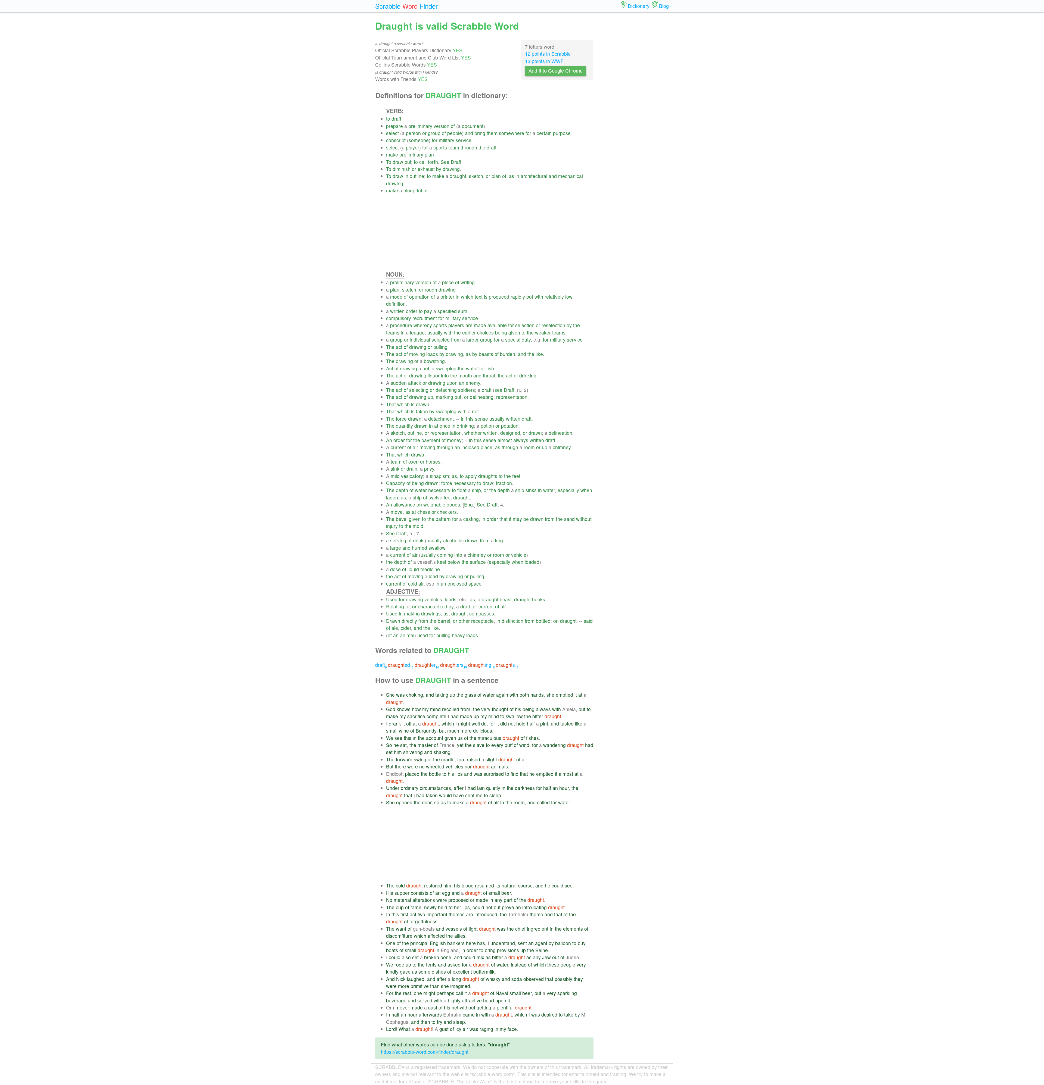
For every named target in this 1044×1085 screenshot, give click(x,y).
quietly (493, 787)
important (437, 914)
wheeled (435, 766)
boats (392, 950)
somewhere (511, 133)
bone (445, 957)
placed (412, 773)
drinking (527, 375)
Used (391, 599)
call (423, 161)
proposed (458, 899)
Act (389, 368)
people (454, 133)
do (484, 723)
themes (457, 914)
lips (459, 773)
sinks (531, 490)
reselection (553, 325)
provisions (508, 950)
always (520, 440)
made (480, 325)
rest (407, 993)
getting (484, 1007)
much (453, 730)
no (422, 766)
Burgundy (426, 730)
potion (487, 425)
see (498, 389)
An (389, 440)
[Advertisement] (490, 232)
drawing (451, 168)
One (390, 943)
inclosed (470, 447)
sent (469, 795)
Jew (546, 957)
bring (479, 133)
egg (446, 892)
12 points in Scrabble (548, 53)
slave (478, 745)
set (389, 752)
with (539, 296)
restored (433, 885)
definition (396, 303)
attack (414, 382)
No (389, 899)
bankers (456, 943)
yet (460, 745)
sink (395, 468)
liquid (413, 569)
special (512, 339)
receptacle (482, 620)
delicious (482, 730)
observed (533, 978)
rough (431, 289)
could (557, 885)
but (529, 296)
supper (401, 892)
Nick (401, 978)
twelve (435, 497)
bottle (435, 773)
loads (432, 354)
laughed (415, 978)
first (404, 914)
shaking (442, 752)
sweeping (446, 368)
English (438, 943)
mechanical (570, 176)
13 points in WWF (544, 61)
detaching (446, 389)
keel (441, 561)
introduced (485, 914)
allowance (404, 504)
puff (508, 745)
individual (420, 339)
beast (505, 599)
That (391, 404)
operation (419, 296)
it (510, 518)
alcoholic (452, 540)
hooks (538, 599)
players (456, 325)
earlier (469, 332)
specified (447, 311)
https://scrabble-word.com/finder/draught (424, 1051)
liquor (434, 375)
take (568, 1014)
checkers (447, 511)
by (438, 168)
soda (516, 978)
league (417, 332)
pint (544, 723)
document (472, 126)
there (400, 766)
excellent (462, 971)
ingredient (537, 928)
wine (404, 730)
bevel (402, 518)
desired (549, 1014)
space (474, 583)
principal (419, 943)
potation (509, 425)
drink (418, 540)
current (398, 447)
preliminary (420, 126)
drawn (422, 404)
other (464, 620)
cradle (448, 759)
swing (420, 759)
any (498, 899)
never (403, 1007)
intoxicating (534, 907)
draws (417, 454)
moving (417, 354)
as (511, 176)
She (390, 694)
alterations (423, 899)
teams (392, 332)
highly (454, 1000)
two (421, 914)
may (517, 518)
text (479, 296)
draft (396, 118)
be (526, 518)
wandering (554, 745)
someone (419, 140)
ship (476, 490)
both (524, 694)
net (425, 368)
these (553, 964)
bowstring (434, 361)
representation (511, 396)
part (508, 899)
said (588, 620)
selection (525, 325)
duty (526, 339)
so (436, 802)
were (412, 766)
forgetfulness (423, 921)
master (425, 745)
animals (499, 766)
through (469, 147)
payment (430, 440)
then (425, 1021)
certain (544, 133)
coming (445, 554)
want (401, 928)
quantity (404, 425)
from (456, 339)
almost (505, 440)
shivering (413, 752)
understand (502, 943)
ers (453, 664)
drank (395, 723)
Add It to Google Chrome (556, 71)
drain (411, 468)
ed (400, 664)
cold (412, 583)
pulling (440, 346)
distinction (512, 620)
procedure (401, 325)
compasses (481, 613)
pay (428, 311)
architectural (534, 176)
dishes (439, 971)
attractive (472, 1000)
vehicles (433, 599)
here (471, 943)
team (453, 147)
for (528, 133)
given (514, 332)
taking (441, 694)
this (470, 418)
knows (404, 709)
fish (490, 368)
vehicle (518, 554)
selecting (418, 389)
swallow (437, 547)
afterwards (430, 1014)
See (445, 161)
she (550, 694)
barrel (444, 620)
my (425, 709)
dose (395, 569)
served (424, 1000)
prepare (394, 126)
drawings (431, 613)
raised (473, 759)
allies (459, 935)
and (469, 133)
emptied (564, 694)
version (441, 126)
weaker (543, 332)
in (406, 176)
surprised (494, 773)
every (497, 745)
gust (444, 1028)
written (397, 311)
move (397, 511)
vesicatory (412, 476)
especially (568, 490)
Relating (395, 606)
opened (404, 802)
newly (430, 907)
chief (520, 928)
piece (448, 282)
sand (569, 518)
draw (398, 161)
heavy (458, 635)
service (463, 140)
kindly (392, 971)
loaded (532, 561)
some (424, 971)
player (412, 147)
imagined (460, 986)
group (434, 133)
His (389, 892)
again (502, 694)
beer (506, 892)
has (481, 943)
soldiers (466, 389)
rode (399, 964)
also (406, 957)
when (586, 490)
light (473, 928)
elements (573, 928)
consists (419, 892)
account (434, 737)
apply (471, 476)
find (514, 773)
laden (392, 497)
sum (462, 311)
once (445, 425)
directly (409, 620)
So (389, 745)
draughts (487, 476)
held (442, 907)
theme (536, 914)
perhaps (445, 993)
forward (404, 759)
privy (429, 468)
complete (436, 716)
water (472, 368)
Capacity (395, 483)
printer (447, 296)
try (439, 1021)
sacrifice (416, 716)
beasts (486, 354)
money (454, 440)
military (446, 140)
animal (407, 635)
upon (452, 382)
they (578, 978)
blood (468, 885)
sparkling (567, 993)
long (456, 978)
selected (440, 339)
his (518, 709)
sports (440, 147)
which (467, 296)
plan (429, 154)
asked (454, 964)
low (569, 296)
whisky (493, 978)
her (457, 907)
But (389, 766)
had (454, 716)
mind (435, 709)
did (503, 723)
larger (472, 339)
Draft (456, 161)
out (408, 161)
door (426, 802)
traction (504, 483)
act (399, 346)
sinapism (439, 476)
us (460, 737)
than (435, 986)
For (389, 993)
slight (491, 759)
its (497, 885)
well (475, 723)
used (422, 635)
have (458, 795)
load (433, 576)
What (404, 1028)
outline (417, 176)
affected (436, 935)
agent (541, 943)
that (503, 518)
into (445, 375)
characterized (432, 606)
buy (582, 943)
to (388, 118)
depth (402, 490)
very (485, 709)
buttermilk (484, 971)
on (419, 504)
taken (422, 411)
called (543, 802)
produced (499, 296)
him (398, 752)
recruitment (424, 318)
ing (481, 664)
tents (431, 964)
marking (444, 396)
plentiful (505, 1007)
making (412, 613)
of (453, 126)
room (529, 447)
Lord (391, 1028)
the (481, 147)
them (492, 133)
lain (481, 787)
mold (418, 526)
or (424, 133)
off (408, 723)
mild (395, 476)
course (525, 885)
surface (478, 561)
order (411, 311)
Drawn (393, 620)
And (390, 978)
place (486, 447)
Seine (541, 950)
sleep (495, 795)
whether (473, 432)
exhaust (426, 168)
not (511, 723)
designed (510, 432)
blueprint (412, 190)
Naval (502, 993)
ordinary (409, 787)
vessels (454, 928)
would (445, 795)
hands (537, 694)
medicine (430, 569)
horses (433, 461)
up (430, 396)
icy (458, 1028)
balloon (563, 943)
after (459, 787)
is (485, 296)
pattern (443, 518)
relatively (554, 296)
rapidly (518, 296)
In (388, 914)
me (479, 795)
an (461, 382)
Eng (468, 504)
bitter (537, 716)
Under (392, 787)
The (390, 346)
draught (458, 176)
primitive (420, 986)
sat (403, 745)
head (488, 1000)
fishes (532, 737)
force (401, 418)
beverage (396, 1000)
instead (519, 964)
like (539, 354)
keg (499, 540)
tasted (567, 723)
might (464, 723)
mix (480, 957)
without (584, 518)
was (400, 694)
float (462, 490)
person (413, 133)
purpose (562, 133)
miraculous (489, 737)
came (469, 1014)
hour (564, 787)
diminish (402, 168)
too (460, 759)
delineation (560, 432)
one (418, 993)
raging (486, 1028)
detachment (440, 418)
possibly (563, 978)
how (416, 709)
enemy (473, 382)
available (497, 325)
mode (396, 296)
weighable (434, 504)
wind (524, 745)
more (466, 730)
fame (416, 907)
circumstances (435, 787)
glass (470, 694)
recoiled (450, 709)
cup (400, 907)
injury (392, 526)
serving (398, 540)
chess (423, 511)
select (392, 133)
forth (433, 161)
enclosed (457, 583)
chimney (562, 447)
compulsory (398, 318)
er (427, 664)
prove (508, 907)
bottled (543, 620)
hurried (419, 547)
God (390, 709)
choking (414, 694)
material (402, 899)
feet (516, 476)
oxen (413, 461)
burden (507, 354)
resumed (484, 885)
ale (394, 627)
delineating (481, 396)
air (415, 447)
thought (500, 709)
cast (432, 1007)
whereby (423, 325)
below (454, 561)
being (501, 332)
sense (481, 418)
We (389, 737)
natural (509, 885)
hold (521, 723)
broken (431, 957)
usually (435, 332)
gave (405, 971)
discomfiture (399, 935)
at (436, 425)
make (392, 154)
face (512, 1028)
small (391, 730)
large (395, 547)
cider (406, 627)
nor (468, 766)
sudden (399, 382)
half (531, 723)
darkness (525, 787)
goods (453, 504)
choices (485, 332)
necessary (464, 483)
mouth (465, 375)
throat (489, 375)
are (469, 325)
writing (468, 282)
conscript (396, 140)
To (388, 161)
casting (471, 518)
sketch (476, 176)
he (396, 745)
